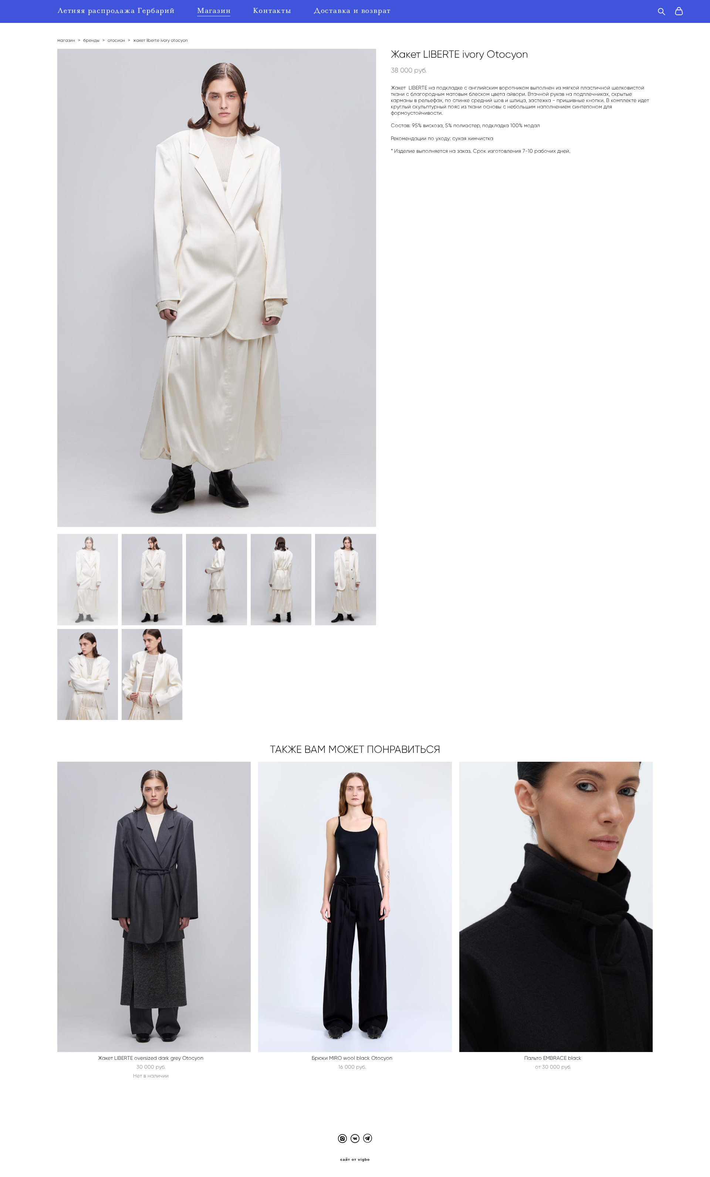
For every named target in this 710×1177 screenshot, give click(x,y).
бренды (91, 40)
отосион (116, 40)
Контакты (272, 10)
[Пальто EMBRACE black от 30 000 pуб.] (556, 907)
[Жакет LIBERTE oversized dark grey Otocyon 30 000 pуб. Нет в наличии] (154, 907)
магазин (66, 40)
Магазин (214, 10)
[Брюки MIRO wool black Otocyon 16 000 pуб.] (355, 907)
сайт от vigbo (355, 1159)
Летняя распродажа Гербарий (116, 10)
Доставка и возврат (352, 10)
